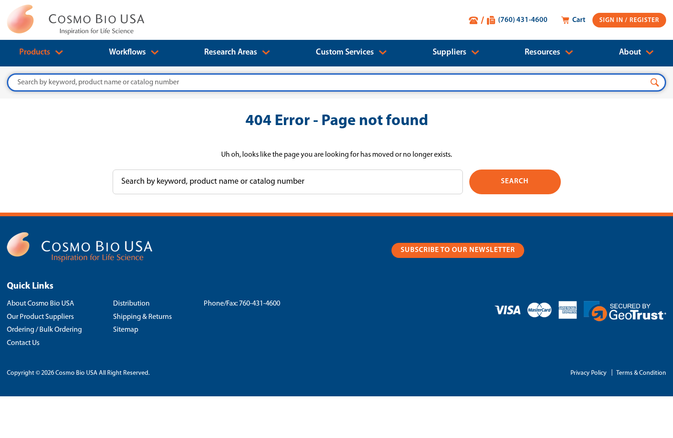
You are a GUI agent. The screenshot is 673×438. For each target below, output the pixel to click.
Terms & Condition (641, 373)
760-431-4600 (259, 303)
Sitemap (125, 330)
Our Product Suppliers (40, 317)
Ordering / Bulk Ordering (44, 330)
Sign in (612, 20)
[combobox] (336, 82)
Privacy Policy (588, 373)
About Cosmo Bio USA (40, 303)
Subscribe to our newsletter (458, 250)
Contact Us (23, 343)
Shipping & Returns (142, 317)
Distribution (131, 303)
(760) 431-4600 (523, 20)
